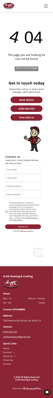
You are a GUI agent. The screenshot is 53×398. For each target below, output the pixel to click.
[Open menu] (46, 6)
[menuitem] (24, 349)
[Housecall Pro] (32, 388)
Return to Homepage (26, 67)
